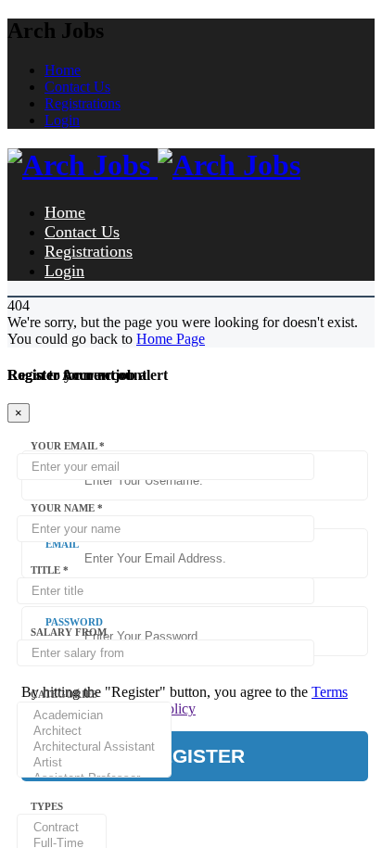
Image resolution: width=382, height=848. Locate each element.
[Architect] (94, 732)
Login (62, 120)
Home (63, 70)
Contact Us (77, 87)
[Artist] (94, 763)
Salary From (69, 632)
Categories (64, 694)
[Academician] (94, 716)
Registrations (83, 103)
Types (47, 806)
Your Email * (68, 445)
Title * (50, 570)
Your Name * (67, 507)
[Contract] (62, 828)
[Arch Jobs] (153, 165)
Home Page (170, 339)
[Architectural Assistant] (94, 747)
